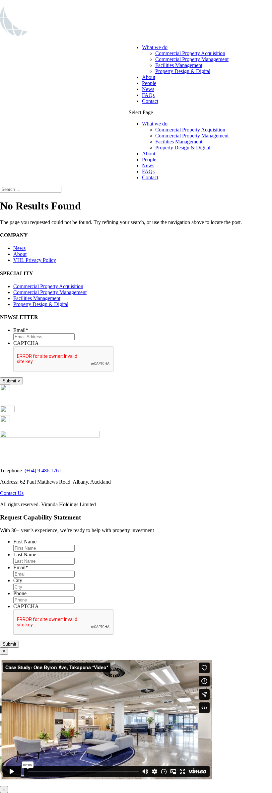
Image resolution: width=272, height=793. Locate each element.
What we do (155, 47)
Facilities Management (178, 65)
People (149, 83)
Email (20, 330)
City (17, 580)
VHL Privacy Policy (34, 260)
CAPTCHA (26, 343)
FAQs (148, 95)
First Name (24, 541)
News (148, 89)
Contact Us (12, 493)
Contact (150, 101)
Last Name (24, 554)
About (148, 77)
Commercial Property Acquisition (190, 53)
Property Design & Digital (182, 71)
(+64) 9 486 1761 (42, 470)
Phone (20, 593)
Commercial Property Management (192, 59)
